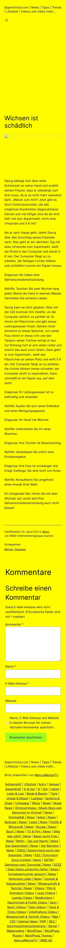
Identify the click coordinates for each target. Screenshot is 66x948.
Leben (54, 789)
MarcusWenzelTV (46, 775)
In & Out (29, 789)
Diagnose (20, 549)
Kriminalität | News (22, 817)
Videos (39, 888)
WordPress (34, 931)
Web (55, 916)
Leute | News (38, 822)
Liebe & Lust (15, 793)
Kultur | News (46, 817)
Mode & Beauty (37, 793)
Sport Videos (16, 907)
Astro (42, 784)
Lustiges (37, 798)
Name (10, 666)
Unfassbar (22, 803)
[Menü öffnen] (6, 20)
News (48, 812)
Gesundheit (13, 789)
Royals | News (46, 827)
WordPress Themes (38, 935)
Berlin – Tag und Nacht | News (37, 841)
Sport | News (15, 831)
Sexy (53, 902)
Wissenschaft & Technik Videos (28, 916)
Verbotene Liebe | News (25, 879)
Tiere (53, 793)
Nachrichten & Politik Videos (27, 902)
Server (52, 926)
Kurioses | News (16, 822)
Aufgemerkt (13, 784)
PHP (43, 921)
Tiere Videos (37, 907)
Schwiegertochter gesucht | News (32, 874)
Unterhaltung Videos (43, 912)
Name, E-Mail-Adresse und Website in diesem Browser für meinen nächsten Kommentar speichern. (34, 722)
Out (45, 789)
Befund (8, 549)
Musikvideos (43, 898)
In (39, 789)
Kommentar (14, 624)
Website (10, 701)
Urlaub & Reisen (17, 798)
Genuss (54, 784)
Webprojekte (15, 931)
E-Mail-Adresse (17, 683)
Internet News (27, 921)
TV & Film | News (39, 831)
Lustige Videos (22, 898)
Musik (47, 803)
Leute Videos (46, 893)
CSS (12, 921)
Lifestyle (30, 784)
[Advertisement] (33, 74)
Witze (45, 531)
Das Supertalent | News (21, 846)
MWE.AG (46, 940)
